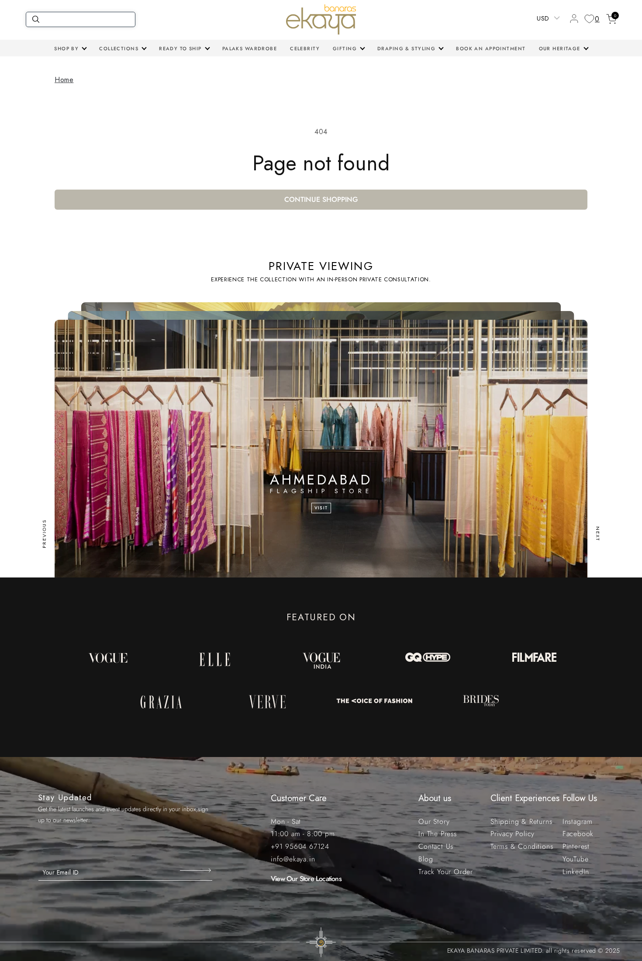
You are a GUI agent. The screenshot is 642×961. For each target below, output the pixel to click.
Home (64, 80)
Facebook (578, 834)
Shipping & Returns (521, 821)
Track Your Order (445, 872)
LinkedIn (576, 872)
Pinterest (576, 846)
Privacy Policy (512, 834)
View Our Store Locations (306, 879)
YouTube (576, 859)
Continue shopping (321, 199)
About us (434, 798)
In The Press (437, 834)
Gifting (345, 48)
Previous (44, 533)
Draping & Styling (406, 48)
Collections (118, 48)
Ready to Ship (180, 48)
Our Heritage (559, 48)
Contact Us (435, 846)
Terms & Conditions (521, 846)
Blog (425, 859)
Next (597, 533)
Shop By (66, 48)
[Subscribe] (196, 870)
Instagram (578, 821)
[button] (70, 48)
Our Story (433, 821)
